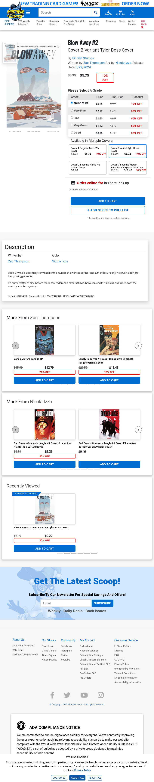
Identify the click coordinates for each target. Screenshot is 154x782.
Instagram (66, 650)
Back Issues (95, 611)
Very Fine (80, 110)
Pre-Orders (85, 677)
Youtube (65, 659)
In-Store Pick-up (122, 646)
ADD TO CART (107, 201)
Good (77, 132)
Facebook (66, 646)
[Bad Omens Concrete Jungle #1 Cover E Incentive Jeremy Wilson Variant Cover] (109, 424)
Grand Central (49, 650)
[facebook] (52, 696)
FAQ (116, 655)
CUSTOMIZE (59, 778)
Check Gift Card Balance (93, 659)
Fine (76, 117)
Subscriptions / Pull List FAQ (95, 664)
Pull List (84, 668)
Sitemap (118, 650)
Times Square (49, 655)
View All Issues (33, 132)
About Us (19, 640)
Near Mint (81, 103)
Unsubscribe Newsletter (127, 668)
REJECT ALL (95, 778)
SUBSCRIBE (102, 603)
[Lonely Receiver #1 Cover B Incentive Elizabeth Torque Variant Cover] (109, 340)
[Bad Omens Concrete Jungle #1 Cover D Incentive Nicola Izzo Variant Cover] (44, 424)
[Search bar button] (95, 12)
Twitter (64, 655)
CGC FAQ (119, 659)
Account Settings (89, 650)
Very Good (80, 125)
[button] (28, 12)
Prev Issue (16, 132)
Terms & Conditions (125, 673)
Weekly (54, 611)
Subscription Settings (91, 655)
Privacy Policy (121, 664)
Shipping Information (125, 677)
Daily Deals (73, 611)
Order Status (86, 646)
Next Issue (51, 132)
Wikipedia (18, 650)
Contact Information (23, 645)
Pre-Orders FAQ (88, 673)
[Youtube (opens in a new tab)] (84, 696)
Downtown (48, 646)
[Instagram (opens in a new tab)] (100, 696)
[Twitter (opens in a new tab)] (67, 696)
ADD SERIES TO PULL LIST (109, 210)
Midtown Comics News (25, 654)
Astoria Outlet (49, 659)
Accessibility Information (127, 682)
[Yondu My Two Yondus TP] (44, 340)
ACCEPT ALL (77, 778)
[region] (15, 345)
